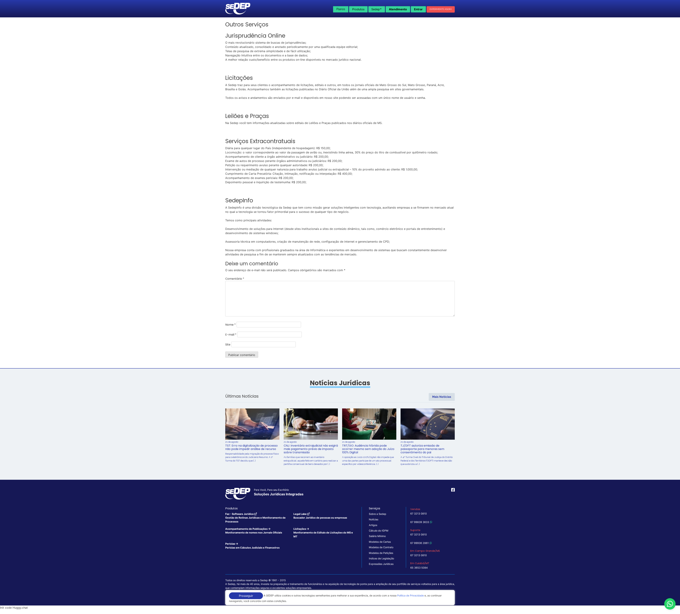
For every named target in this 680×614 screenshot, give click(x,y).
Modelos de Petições (381, 552)
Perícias (252, 545)
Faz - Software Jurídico (255, 517)
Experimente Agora (441, 9)
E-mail (230, 335)
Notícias (373, 519)
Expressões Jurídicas (381, 563)
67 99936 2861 (419, 542)
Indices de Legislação (381, 558)
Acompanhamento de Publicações (253, 530)
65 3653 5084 (419, 567)
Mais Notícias (441, 397)
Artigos (373, 525)
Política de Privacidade (410, 595)
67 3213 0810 (418, 513)
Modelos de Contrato (381, 547)
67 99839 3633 (419, 522)
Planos (340, 9)
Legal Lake (320, 515)
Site (227, 344)
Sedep (376, 9)
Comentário (234, 279)
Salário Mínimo (377, 536)
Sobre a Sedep (377, 513)
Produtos (358, 9)
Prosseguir (246, 596)
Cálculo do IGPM (378, 530)
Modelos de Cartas (380, 541)
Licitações (323, 532)
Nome (230, 325)
